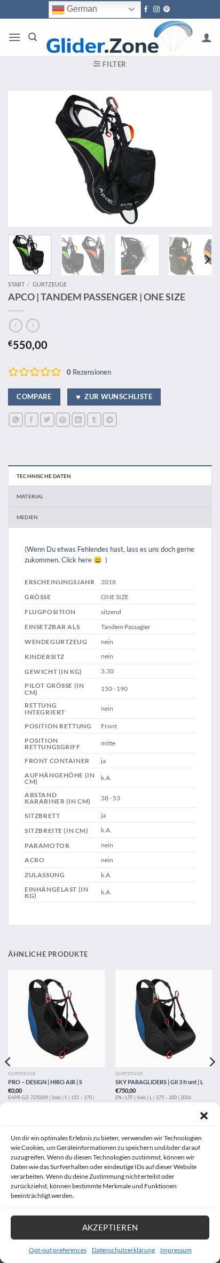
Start (16, 284)
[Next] (194, 158)
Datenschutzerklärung (123, 1250)
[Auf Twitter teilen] (47, 419)
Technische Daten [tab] (44, 476)
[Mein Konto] (206, 37)
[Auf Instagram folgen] (156, 9)
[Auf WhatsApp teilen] (16, 419)
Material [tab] (30, 496)
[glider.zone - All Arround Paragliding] (119, 37)
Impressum (176, 1250)
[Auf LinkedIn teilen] (79, 419)
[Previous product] (33, 325)
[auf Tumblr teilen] (94, 419)
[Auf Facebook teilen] (32, 419)
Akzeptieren (110, 1227)
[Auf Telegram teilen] (110, 419)
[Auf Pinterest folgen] (166, 9)
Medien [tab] (27, 517)
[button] (204, 1115)
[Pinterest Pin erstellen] (63, 419)
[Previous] (25, 158)
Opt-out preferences (58, 1250)
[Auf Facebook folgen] (146, 9)
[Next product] (15, 325)
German (81, 8)
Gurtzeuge (50, 284)
